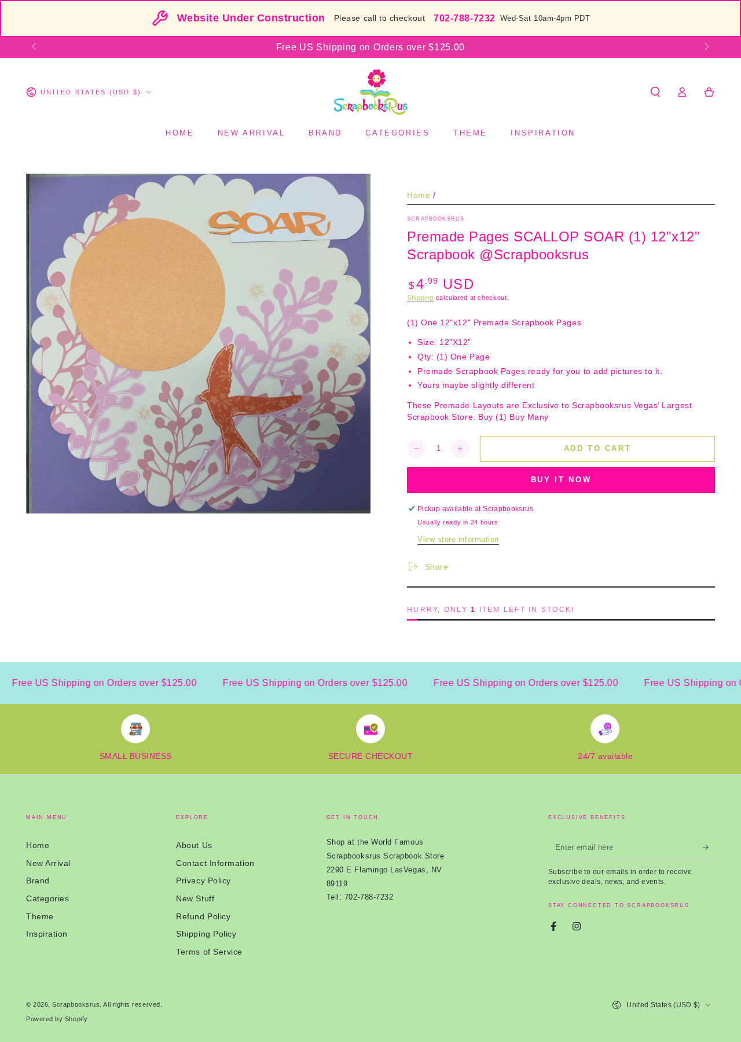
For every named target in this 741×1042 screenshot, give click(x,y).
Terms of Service (209, 951)
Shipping (420, 297)
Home (418, 195)
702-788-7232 (464, 18)
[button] (655, 92)
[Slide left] (35, 47)
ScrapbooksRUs (435, 219)
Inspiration (47, 933)
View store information (458, 539)
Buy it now (561, 479)
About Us (194, 845)
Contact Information (215, 863)
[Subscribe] (709, 847)
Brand (38, 880)
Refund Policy (203, 916)
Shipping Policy (206, 933)
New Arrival (48, 863)
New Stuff (195, 898)
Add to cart (598, 448)
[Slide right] (706, 47)
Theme (40, 916)
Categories (47, 898)
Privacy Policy (203, 880)
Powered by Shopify (57, 1018)
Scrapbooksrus (76, 1004)
